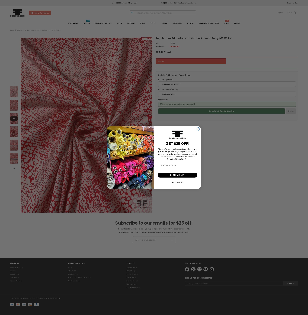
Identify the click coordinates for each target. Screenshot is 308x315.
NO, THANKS (177, 182)
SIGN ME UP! (177, 175)
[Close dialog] (198, 129)
